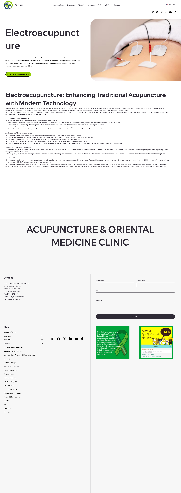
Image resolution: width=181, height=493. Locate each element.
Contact (7, 412)
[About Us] (42, 340)
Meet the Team (10, 332)
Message (99, 300)
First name (100, 281)
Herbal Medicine (10, 378)
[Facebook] (157, 12)
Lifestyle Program (10, 382)
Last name (141, 281)
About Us (7, 340)
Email (98, 290)
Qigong (7, 359)
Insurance (8, 336)
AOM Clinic (19, 5)
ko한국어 (7, 408)
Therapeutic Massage (12, 393)
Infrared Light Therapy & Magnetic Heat (19, 355)
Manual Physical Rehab (13, 351)
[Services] (42, 343)
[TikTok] (174, 12)
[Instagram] (152, 12)
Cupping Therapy (11, 389)
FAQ (5, 404)
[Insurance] (42, 336)
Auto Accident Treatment (13, 347)
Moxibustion (9, 385)
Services (7, 344)
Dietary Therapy (10, 363)
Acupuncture (9, 374)
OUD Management (11, 370)
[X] (161, 12)
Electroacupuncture (11, 366)
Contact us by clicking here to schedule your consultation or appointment (140, 166)
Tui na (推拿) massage (12, 397)
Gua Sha (7, 401)
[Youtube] (170, 12)
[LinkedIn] (166, 12)
